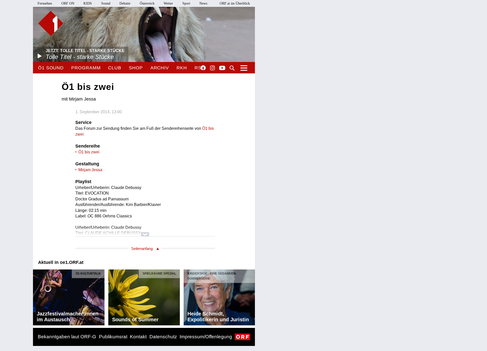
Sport (186, 3)
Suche (232, 68)
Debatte (124, 3)
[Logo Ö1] (50, 23)
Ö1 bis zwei (88, 152)
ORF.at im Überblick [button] (235, 3)
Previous (37, 296)
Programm (85, 67)
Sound (105, 3)
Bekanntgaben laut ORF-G (67, 336)
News (203, 3)
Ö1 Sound (51, 67)
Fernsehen (45, 3)
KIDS (87, 3)
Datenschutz (163, 336)
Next (251, 296)
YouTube (222, 68)
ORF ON (67, 3)
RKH (182, 67)
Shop (136, 67)
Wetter (168, 3)
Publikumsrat (113, 336)
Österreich (147, 3)
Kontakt (138, 336)
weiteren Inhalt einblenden (145, 231)
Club (114, 67)
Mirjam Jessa (90, 170)
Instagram (212, 68)
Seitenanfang (142, 248)
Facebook (203, 67)
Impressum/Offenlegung (206, 336)
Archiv (159, 67)
